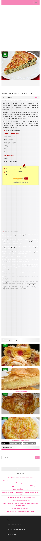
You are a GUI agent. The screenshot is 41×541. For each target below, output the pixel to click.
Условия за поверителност (16, 529)
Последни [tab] (20, 473)
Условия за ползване (14, 525)
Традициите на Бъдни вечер (20, 500)
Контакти (10, 520)
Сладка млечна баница (20, 391)
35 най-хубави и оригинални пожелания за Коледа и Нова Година (20, 482)
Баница (32, 443)
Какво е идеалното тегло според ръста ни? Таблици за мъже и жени (20, 504)
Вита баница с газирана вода (20, 440)
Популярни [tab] (20, 469)
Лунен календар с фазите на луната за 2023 (20, 497)
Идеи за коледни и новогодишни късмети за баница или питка (20, 493)
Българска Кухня (16, 443)
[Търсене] (37, 457)
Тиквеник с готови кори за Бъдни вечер (20, 416)
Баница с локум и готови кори (20, 367)
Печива (25, 443)
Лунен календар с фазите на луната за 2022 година (21, 486)
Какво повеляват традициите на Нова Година (20, 511)
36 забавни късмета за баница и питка (20, 478)
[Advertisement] (20, 28)
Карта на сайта (12, 534)
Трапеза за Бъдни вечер (20, 489)
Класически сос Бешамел (20, 508)
